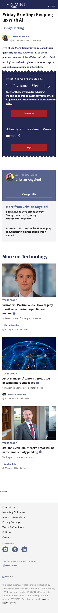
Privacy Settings (11, 522)
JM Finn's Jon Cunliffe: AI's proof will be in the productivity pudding (28, 450)
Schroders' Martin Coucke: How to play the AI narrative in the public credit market (28, 232)
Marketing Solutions (13, 512)
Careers (6, 537)
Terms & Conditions (13, 527)
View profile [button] (29, 194)
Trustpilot (3, 491)
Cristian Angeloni (20, 36)
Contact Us (8, 507)
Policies (6, 532)
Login (29, 147)
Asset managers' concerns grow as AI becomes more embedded (26, 381)
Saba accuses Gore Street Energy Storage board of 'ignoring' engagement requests (25, 215)
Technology (9, 300)
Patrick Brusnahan (16, 394)
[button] (47, 5)
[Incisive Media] (7, 576)
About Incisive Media (13, 517)
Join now (29, 113)
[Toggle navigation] (52, 5)
